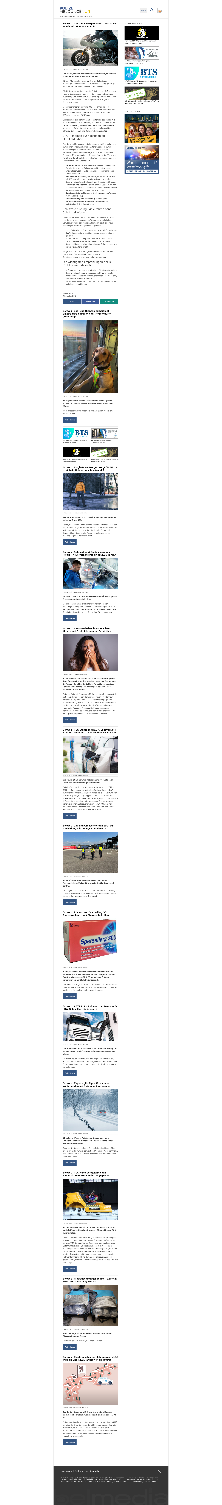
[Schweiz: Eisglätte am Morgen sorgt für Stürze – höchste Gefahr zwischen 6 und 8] (90, 491)
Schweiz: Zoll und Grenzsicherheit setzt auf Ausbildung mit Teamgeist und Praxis (88, 827)
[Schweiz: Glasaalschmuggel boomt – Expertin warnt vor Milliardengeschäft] (90, 1305)
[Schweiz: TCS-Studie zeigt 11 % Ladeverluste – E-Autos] (90, 754)
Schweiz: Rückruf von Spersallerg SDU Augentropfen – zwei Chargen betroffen (86, 913)
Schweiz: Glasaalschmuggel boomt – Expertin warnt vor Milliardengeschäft (90, 1280)
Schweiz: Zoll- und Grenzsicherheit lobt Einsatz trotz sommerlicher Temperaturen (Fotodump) (87, 314)
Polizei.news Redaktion (80, 69)
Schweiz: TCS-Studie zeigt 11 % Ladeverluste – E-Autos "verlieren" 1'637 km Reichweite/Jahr (90, 731)
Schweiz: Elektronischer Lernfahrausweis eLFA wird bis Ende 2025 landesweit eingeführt (90, 1358)
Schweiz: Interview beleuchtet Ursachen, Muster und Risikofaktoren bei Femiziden (87, 629)
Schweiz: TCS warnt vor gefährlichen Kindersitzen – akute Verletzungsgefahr (86, 1174)
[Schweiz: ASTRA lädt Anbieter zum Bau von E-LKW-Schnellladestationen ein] (90, 1026)
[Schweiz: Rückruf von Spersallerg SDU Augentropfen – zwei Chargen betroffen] (90, 941)
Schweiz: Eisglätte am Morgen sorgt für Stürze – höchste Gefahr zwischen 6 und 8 (90, 468)
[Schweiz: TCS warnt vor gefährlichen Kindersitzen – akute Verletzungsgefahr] (90, 1199)
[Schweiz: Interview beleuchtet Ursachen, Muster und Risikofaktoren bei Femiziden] (90, 652)
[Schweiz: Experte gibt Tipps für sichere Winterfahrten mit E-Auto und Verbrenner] (90, 1110)
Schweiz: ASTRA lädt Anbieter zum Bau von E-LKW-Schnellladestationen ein (90, 1007)
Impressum (66, 1471)
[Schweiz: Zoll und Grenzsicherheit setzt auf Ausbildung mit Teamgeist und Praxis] (90, 852)
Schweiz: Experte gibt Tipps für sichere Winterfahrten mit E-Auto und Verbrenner (87, 1084)
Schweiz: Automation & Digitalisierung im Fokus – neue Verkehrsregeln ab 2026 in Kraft (89, 553)
